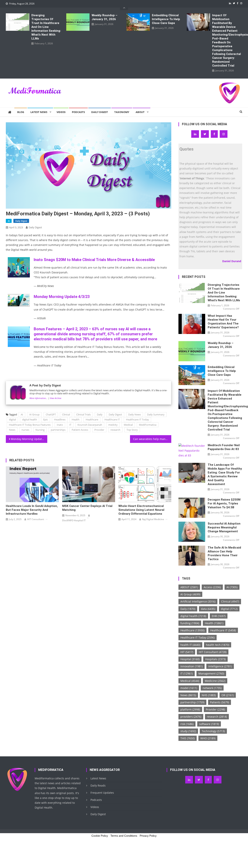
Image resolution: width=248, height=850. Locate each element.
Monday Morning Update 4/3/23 (62, 296)
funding (189, 623)
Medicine (215, 681)
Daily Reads (98, 785)
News (12, 429)
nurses (25, 429)
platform (190, 709)
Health (75, 419)
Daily (99, 414)
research (115, 429)
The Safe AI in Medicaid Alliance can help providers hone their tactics (224, 553)
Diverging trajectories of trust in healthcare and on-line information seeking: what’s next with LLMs (46, 27)
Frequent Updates (102, 792)
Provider (99, 429)
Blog (20, 112)
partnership (192, 702)
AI (9, 220)
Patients (219, 702)
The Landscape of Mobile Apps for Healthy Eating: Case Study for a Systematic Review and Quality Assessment (225, 474)
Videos (61, 112)
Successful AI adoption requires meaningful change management (224, 527)
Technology (213, 731)
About (140, 112)
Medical (128, 424)
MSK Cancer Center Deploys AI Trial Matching (87, 508)
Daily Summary (155, 414)
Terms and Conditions (123, 835)
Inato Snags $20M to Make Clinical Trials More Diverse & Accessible (94, 259)
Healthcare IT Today (137, 419)
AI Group (34, 414)
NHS (209, 695)
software (209, 724)
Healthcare (92, 419)
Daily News (134, 414)
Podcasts (78, 112)
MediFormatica (147, 424)
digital (12, 419)
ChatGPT (51, 414)
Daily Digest (99, 112)
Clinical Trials (83, 414)
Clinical (66, 414)
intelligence (220, 666)
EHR (219, 616)
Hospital (190, 659)
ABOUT (189, 587)
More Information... (38, 398)
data (208, 609)
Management (211, 673)
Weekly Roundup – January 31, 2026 (104, 17)
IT (70, 424)
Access (212, 587)
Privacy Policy (148, 835)
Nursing (40, 429)
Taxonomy (121, 112)
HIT (186, 652)
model (188, 688)
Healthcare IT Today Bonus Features (30, 424)
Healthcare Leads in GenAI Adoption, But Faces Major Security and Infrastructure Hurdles (32, 509)
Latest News (38, 112)
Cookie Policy (99, 835)
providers (190, 716)
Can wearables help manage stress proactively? (152, 439)
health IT (190, 645)
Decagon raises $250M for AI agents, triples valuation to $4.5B (224, 503)
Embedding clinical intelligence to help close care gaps (166, 19)
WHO (207, 738)
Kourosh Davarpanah (90, 424)
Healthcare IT (112, 419)
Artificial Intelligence (197, 601)
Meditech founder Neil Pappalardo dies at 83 (224, 447)
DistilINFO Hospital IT (74, 520)
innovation (191, 666)
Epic (45, 419)
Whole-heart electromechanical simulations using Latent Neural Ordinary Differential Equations (141, 509)
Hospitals (215, 659)
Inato (60, 424)
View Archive (55, 398)
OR (227, 695)
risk (187, 724)
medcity (113, 424)
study (188, 731)
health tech (217, 645)
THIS (187, 738)
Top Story (132, 429)
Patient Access (80, 429)
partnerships (58, 429)
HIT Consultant (35, 519)
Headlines (59, 419)
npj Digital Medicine (153, 519)
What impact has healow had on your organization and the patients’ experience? (223, 321)
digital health (29, 419)
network (212, 688)
